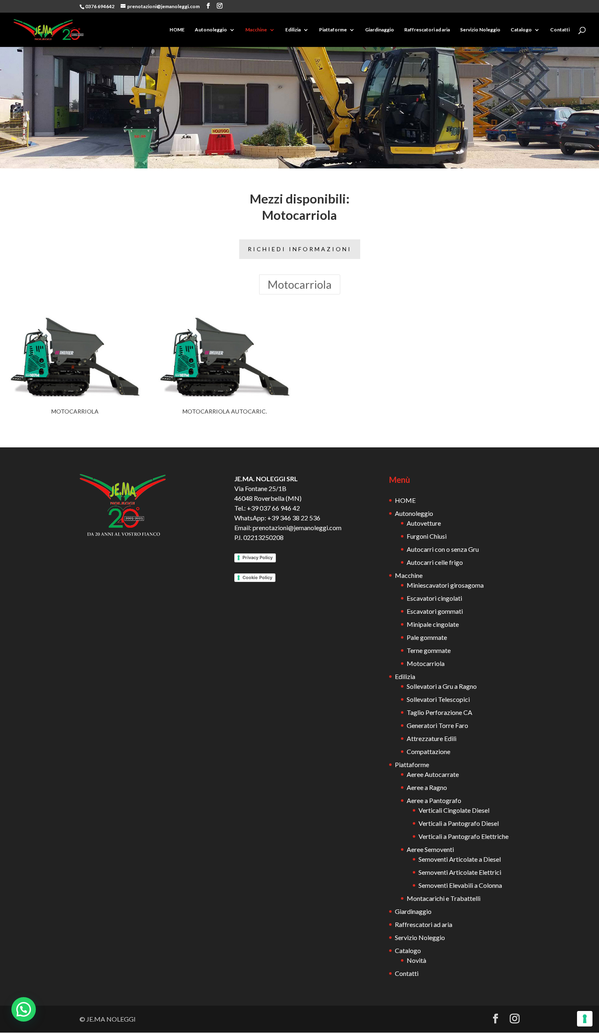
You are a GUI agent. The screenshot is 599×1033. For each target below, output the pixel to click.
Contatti (560, 30)
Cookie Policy (257, 577)
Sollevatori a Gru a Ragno (442, 686)
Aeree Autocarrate (433, 774)
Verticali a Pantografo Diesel (458, 823)
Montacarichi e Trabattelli (443, 898)
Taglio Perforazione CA (439, 712)
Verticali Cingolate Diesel (453, 810)
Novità (416, 960)
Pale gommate (427, 637)
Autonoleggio (211, 30)
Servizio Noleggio (480, 30)
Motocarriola (300, 284)
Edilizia (293, 30)
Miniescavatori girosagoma (445, 585)
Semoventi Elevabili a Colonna (460, 885)
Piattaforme (333, 30)
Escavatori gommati (435, 611)
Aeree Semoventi (430, 849)
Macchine (256, 30)
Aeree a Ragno (427, 787)
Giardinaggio (379, 30)
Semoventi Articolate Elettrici (459, 872)
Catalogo (521, 30)
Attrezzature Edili (431, 738)
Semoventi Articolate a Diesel (459, 859)
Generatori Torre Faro (437, 725)
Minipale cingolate (433, 624)
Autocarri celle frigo (435, 562)
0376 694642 (100, 6)
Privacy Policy (257, 557)
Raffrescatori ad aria (427, 30)
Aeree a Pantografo (434, 800)
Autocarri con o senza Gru (443, 549)
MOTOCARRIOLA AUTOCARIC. (225, 411)
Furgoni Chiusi (427, 536)
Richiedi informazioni (300, 249)
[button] (23, 1009)
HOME (177, 30)
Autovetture (424, 523)
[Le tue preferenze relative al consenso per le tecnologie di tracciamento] (584, 1018)
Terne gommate (429, 650)
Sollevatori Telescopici (438, 699)
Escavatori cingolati (434, 598)
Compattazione (428, 751)
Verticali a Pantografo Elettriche (463, 836)
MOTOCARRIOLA (75, 411)
